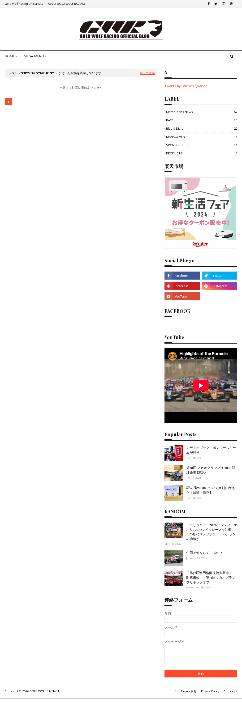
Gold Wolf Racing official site (24, 4)
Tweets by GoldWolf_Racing (185, 86)
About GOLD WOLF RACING (66, 4)
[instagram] (223, 4)
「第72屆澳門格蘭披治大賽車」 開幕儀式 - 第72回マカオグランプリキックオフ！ (211, 577)
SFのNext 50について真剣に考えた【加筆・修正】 (210, 490)
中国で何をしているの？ (204, 552)
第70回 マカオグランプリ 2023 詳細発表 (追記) (210, 470)
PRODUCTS (201, 153)
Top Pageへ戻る (185, 691)
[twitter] (216, 4)
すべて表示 (147, 73)
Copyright (230, 691)
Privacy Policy (210, 691)
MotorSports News (201, 112)
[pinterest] (231, 4)
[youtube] (182, 296)
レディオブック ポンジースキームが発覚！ (211, 450)
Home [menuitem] (10, 56)
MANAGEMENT (201, 137)
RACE (201, 120)
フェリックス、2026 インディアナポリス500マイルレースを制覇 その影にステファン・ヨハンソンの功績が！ (211, 532)
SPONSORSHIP (201, 145)
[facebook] (209, 4)
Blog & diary (201, 128)
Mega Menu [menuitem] (34, 56)
